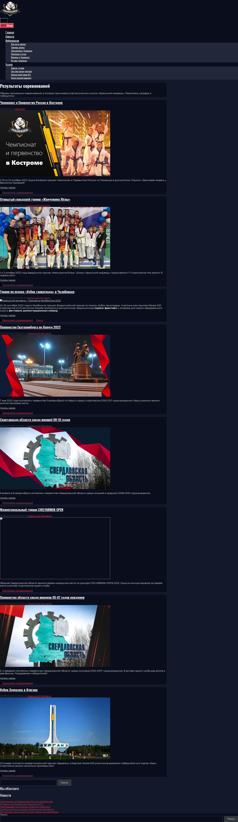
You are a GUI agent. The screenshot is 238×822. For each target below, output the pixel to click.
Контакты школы (18, 44)
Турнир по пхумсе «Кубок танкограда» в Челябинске (37, 291)
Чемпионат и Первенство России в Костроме (31, 102)
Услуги (9, 64)
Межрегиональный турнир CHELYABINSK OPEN (31, 509)
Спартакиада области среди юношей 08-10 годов (35, 419)
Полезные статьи (18, 54)
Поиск (3, 778)
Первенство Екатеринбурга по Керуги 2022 (30, 326)
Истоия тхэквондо (19, 60)
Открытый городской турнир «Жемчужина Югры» (35, 199)
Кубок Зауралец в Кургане (19, 689)
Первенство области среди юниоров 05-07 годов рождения (42, 597)
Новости (10, 36)
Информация (12, 40)
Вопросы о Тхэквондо (20, 57)
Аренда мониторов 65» (21, 74)
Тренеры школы (18, 47)
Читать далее (7, 187)
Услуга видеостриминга (21, 78)
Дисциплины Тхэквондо (21, 50)
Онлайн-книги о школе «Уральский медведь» (27, 809)
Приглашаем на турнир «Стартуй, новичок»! (25, 807)
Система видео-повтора (21, 71)
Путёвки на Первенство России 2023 (21, 804)
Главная (10, 32)
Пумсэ (39, 320)
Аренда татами (17, 68)
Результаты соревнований (17, 192)
